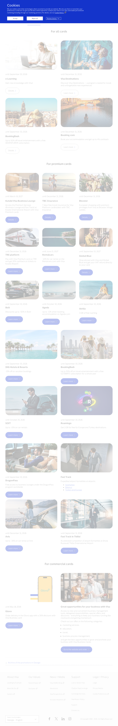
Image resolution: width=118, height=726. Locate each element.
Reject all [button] (35, 18)
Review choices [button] (52, 18)
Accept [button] (15, 18)
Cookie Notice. (59, 13)
